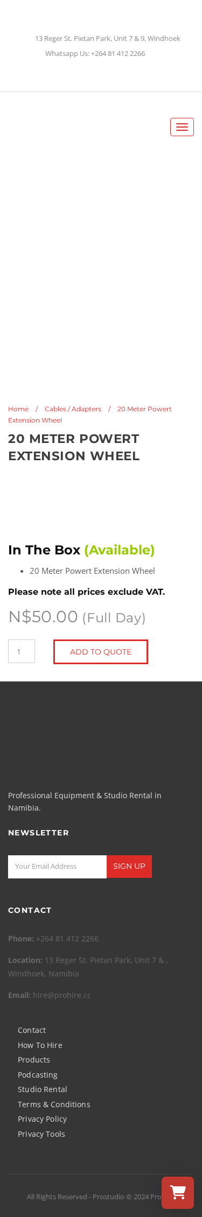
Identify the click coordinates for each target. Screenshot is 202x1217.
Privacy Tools (41, 1134)
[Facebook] (92, 75)
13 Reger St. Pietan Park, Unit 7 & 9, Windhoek (107, 38)
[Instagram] (110, 75)
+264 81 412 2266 (67, 938)
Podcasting (38, 1075)
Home (18, 409)
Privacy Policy (42, 1119)
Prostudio (108, 1196)
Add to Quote (100, 652)
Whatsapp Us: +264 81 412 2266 (95, 53)
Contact (32, 1030)
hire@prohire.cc (62, 995)
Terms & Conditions (54, 1104)
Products (34, 1059)
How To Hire (40, 1045)
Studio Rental (42, 1089)
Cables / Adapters (73, 409)
